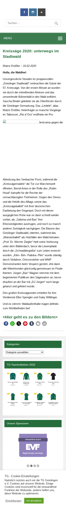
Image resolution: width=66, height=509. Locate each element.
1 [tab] (28, 466)
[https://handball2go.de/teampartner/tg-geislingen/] (33, 390)
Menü (8, 38)
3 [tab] (35, 466)
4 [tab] (38, 466)
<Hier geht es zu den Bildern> (30, 317)
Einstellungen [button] (13, 500)
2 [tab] (31, 466)
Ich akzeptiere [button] (33, 500)
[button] (6, 323)
